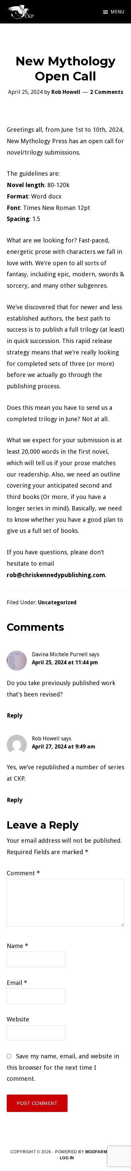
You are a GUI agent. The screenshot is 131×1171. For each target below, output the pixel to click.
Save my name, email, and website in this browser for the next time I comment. (63, 1067)
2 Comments (106, 92)
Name (17, 945)
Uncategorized (57, 602)
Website (18, 1019)
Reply (15, 715)
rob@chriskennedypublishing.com (56, 574)
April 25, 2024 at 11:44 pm (65, 662)
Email (17, 982)
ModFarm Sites (103, 1152)
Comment (23, 873)
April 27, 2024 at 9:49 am (63, 746)
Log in (67, 1158)
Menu (117, 11)
